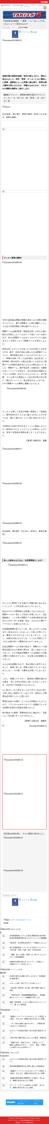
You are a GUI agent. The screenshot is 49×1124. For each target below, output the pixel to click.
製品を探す (21, 1103)
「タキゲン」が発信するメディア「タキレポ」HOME (21, 1094)
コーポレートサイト (23, 1101)
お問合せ (35, 1103)
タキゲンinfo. (34, 1097)
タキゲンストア (37, 1101)
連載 (27, 1097)
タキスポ (14, 27)
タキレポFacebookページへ (21, 920)
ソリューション (19, 1097)
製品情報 (10, 1097)
